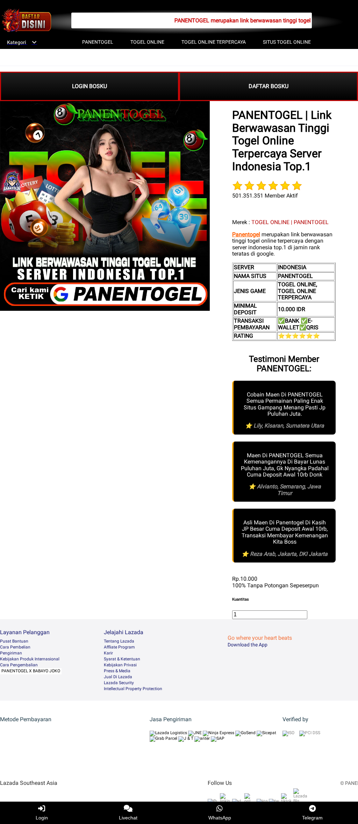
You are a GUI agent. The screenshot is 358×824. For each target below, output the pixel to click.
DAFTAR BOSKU (268, 86)
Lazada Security (119, 682)
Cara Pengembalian (19, 664)
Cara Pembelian (15, 647)
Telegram (312, 818)
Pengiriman (11, 653)
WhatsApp (219, 818)
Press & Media (117, 670)
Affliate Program (119, 647)
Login (42, 818)
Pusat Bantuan (14, 641)
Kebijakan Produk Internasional (29, 659)
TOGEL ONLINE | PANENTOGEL (290, 222)
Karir (108, 653)
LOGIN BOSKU (89, 86)
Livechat (128, 818)
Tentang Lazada (119, 641)
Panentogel (246, 234)
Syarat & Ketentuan (122, 659)
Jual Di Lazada (118, 676)
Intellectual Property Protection (133, 688)
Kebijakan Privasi (120, 664)
